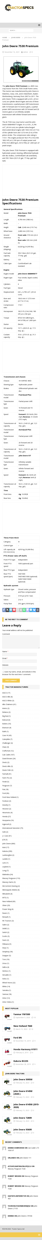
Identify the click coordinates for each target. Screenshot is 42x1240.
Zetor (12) (6, 998)
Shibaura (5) (6, 944)
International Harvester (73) (12, 828)
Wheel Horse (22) (8, 983)
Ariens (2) (5, 708)
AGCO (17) (6, 693)
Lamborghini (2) (8, 855)
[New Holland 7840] (7, 1028)
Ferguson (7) (7, 785)
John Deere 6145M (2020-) (22, 1092)
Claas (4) (5, 747)
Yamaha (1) (6, 990)
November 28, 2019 (23, 1064)
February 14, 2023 (22, 1121)
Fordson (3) (6, 801)
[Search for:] (21, 30)
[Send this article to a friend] (17, 610)
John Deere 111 (25, 1158)
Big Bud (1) (6, 716)
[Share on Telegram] (31, 610)
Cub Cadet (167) (8, 755)
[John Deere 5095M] (7, 1081)
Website (5, 665)
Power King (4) (7, 909)
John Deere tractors (14, 1073)
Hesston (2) (6, 809)
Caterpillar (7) (7, 739)
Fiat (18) (5, 789)
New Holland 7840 (22, 1026)
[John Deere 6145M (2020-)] (7, 1093)
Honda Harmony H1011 (25, 1049)
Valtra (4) (5, 967)
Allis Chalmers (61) (9, 704)
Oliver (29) (6, 905)
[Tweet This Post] (7, 610)
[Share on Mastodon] (27, 610)
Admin (25, 52)
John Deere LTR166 (24, 1216)
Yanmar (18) (7, 994)
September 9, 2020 (23, 1017)
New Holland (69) (8, 901)
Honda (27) (6, 816)
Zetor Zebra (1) (8, 1002)
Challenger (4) (7, 743)
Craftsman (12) (8, 751)
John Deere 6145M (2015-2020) (26, 1105)
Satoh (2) (5, 932)
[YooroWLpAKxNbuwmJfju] (4, 1207)
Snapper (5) (6, 955)
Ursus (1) (5, 963)
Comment (6, 634)
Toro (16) (5, 959)
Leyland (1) (6, 867)
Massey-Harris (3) (9, 882)
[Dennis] (4, 1217)
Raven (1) (5, 913)
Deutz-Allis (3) (7, 766)
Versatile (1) (6, 975)
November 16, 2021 (12, 52)
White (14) (6, 986)
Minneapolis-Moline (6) (11, 890)
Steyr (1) (5, 948)
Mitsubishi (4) (7, 894)
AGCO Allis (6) (7, 697)
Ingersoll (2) (6, 824)
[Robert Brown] (4, 1177)
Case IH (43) (7, 735)
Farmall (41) (6, 774)
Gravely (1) (6, 805)
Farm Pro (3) (7, 778)
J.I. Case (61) (7, 836)
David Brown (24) (9, 758)
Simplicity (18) (7, 952)
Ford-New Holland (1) (10, 797)
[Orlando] (4, 1159)
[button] (38, 25)
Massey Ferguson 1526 (16, 1169)
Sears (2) (5, 940)
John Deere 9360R (22, 1129)
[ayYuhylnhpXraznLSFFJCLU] (4, 1167)
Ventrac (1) (6, 971)
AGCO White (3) (8, 700)
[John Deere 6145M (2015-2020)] (7, 1106)
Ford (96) (5, 793)
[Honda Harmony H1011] (7, 1051)
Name (4, 651)
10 (35, 1017)
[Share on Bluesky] (34, 610)
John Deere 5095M (22, 1079)
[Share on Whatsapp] (24, 610)
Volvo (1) (5, 979)
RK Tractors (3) (8, 921)
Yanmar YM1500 (21, 1014)
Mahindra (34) (7, 874)
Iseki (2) (5, 832)
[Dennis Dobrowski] (4, 1149)
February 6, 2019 (22, 1052)
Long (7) (5, 870)
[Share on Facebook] (4, 610)
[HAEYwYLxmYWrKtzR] (4, 1197)
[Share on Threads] (37, 610)
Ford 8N (17, 1037)
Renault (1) (6, 917)
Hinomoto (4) (7, 812)
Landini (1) (6, 859)
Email (4, 658)
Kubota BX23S (20, 1061)
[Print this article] (21, 610)
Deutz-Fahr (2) (7, 770)
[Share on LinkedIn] (10, 610)
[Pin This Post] (14, 610)
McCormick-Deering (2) (11, 886)
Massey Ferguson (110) (11, 878)
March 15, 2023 (21, 1029)
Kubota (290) (7, 851)
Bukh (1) (5, 731)
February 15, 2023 (22, 1097)
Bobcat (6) (6, 720)
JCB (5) (4, 840)
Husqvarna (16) (8, 820)
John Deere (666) (8, 843)
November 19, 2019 (23, 1041)
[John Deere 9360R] (7, 1131)
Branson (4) (6, 728)
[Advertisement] (22, 17)
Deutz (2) (5, 762)
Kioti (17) (5, 847)
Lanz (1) (5, 863)
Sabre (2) (5, 925)
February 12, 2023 (22, 1133)
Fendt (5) (5, 782)
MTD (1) (5, 897)
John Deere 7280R (22, 1117)
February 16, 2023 (22, 1083)
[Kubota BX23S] (7, 1063)
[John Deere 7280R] (7, 1120)
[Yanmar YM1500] (7, 1016)
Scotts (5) (6, 936)
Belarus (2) (6, 712)
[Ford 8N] (7, 1039)
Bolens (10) (6, 724)
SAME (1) (5, 928)
